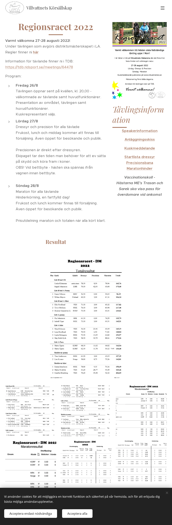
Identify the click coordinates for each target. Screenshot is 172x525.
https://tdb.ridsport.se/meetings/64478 (39, 67)
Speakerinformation (140, 130)
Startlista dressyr (139, 157)
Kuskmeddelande (139, 148)
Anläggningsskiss (140, 139)
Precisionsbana (139, 162)
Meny (162, 8)
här (36, 52)
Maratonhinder (139, 168)
